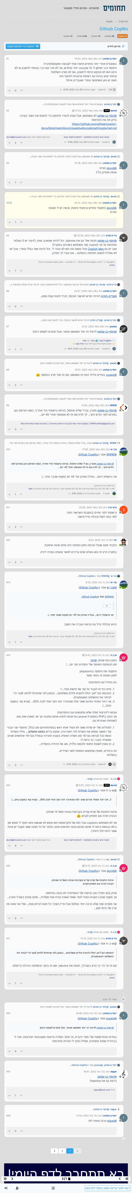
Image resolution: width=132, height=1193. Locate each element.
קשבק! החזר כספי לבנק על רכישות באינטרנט (68, 423)
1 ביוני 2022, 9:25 (88, 785)
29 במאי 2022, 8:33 (92, 326)
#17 (8, 938)
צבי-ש (114, 449)
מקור (30, 488)
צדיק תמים (111, 235)
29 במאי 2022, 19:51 (85, 369)
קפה (84, 340)
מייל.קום (79, 343)
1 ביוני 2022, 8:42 (94, 655)
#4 (8, 202)
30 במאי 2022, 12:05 (92, 405)
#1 (7, 58)
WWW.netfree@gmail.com (102, 423)
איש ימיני (112, 507)
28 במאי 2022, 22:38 (88, 235)
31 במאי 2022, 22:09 (90, 507)
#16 (8, 865)
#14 (8, 655)
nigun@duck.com (102, 1089)
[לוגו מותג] (114, 8)
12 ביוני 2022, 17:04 (86, 1115)
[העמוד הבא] (54, 1151)
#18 (8, 1013)
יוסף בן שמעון (110, 58)
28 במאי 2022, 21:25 (86, 110)
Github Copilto (88, 454)
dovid (114, 110)
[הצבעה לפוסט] (22, 90)
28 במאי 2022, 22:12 (85, 202)
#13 (8, 582)
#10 (8, 449)
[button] (53, 1188)
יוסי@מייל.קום (106, 340)
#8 (7, 369)
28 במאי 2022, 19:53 (85, 58)
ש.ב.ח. (113, 655)
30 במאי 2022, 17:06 (93, 449)
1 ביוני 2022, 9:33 (94, 865)
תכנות (121, 36)
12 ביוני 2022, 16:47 (94, 1071)
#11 (8, 507)
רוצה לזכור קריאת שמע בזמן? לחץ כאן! (107, 1188)
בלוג (93, 340)
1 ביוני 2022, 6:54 (98, 540)
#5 (7, 235)
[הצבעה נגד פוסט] (9, 90)
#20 (8, 1115)
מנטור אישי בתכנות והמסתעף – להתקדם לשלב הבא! (86, 137)
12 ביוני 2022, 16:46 (86, 1013)
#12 (8, 540)
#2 (7, 110)
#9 (7, 405)
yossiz (113, 326)
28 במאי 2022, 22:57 (85, 291)
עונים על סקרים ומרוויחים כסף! (34, 423)
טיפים (112, 265)
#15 (8, 785)
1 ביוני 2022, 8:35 (95, 582)
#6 (7, 291)
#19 (8, 1071)
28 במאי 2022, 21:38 (85, 163)
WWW (113, 405)
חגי (115, 540)
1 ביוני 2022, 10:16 (89, 938)
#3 (7, 163)
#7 (7, 326)
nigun (114, 1071)
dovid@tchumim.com (16, 137)
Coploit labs (96, 249)
